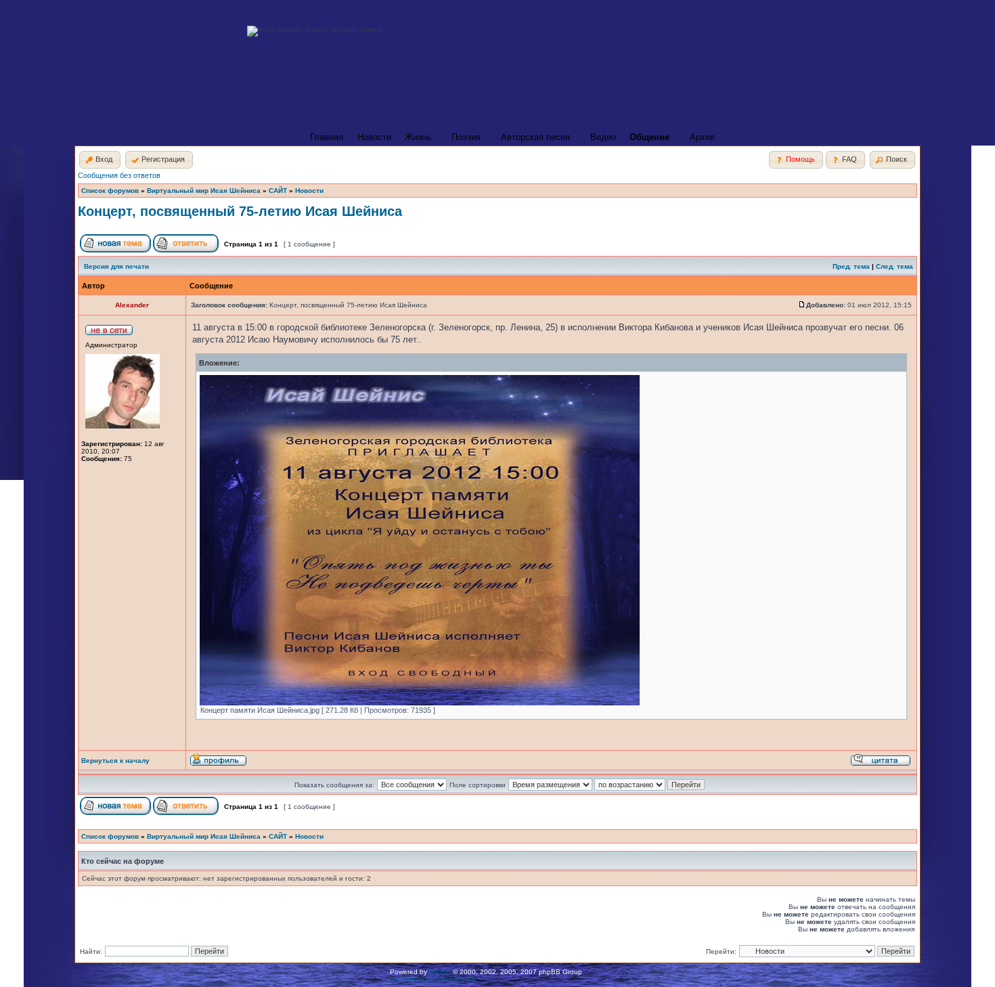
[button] (99, 160)
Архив (702, 137)
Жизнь (418, 137)
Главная (326, 137)
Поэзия (466, 137)
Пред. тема (851, 266)
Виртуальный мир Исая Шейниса (204, 190)
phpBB (440, 971)
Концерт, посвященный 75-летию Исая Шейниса (240, 211)
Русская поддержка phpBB (433, 979)
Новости (374, 137)
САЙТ (278, 190)
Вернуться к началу (115, 760)
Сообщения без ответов (119, 175)
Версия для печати (116, 266)
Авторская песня (535, 137)
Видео (603, 137)
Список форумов (110, 190)
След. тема (894, 266)
